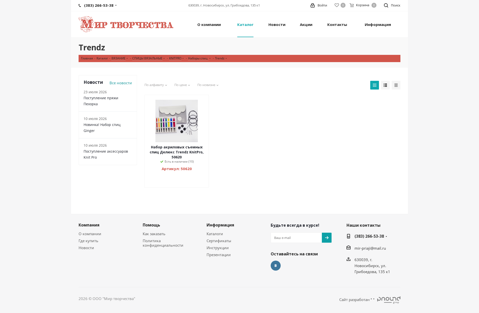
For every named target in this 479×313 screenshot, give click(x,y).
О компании (90, 233)
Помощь (151, 225)
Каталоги (215, 233)
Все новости (121, 82)
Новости (86, 247)
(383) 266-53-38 (369, 236)
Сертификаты (219, 240)
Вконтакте (276, 266)
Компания (89, 225)
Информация (220, 225)
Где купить (88, 240)
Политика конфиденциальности (163, 243)
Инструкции (218, 247)
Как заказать (154, 233)
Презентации (219, 254)
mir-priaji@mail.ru (370, 248)
